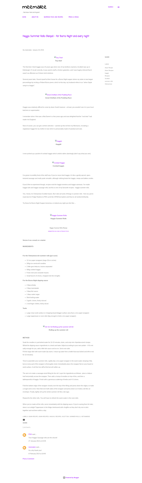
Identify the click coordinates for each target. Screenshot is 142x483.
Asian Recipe (109, 67)
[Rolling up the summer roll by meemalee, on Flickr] (58, 327)
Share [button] (107, 57)
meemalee (34, 7)
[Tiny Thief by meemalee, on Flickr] (58, 58)
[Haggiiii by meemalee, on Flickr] (58, 141)
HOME (24, 17)
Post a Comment (28, 459)
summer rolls (109, 81)
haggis (107, 73)
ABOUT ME (35, 17)
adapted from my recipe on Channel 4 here (58, 231)
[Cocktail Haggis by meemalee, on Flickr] (58, 163)
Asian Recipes (109, 70)
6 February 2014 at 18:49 (37, 453)
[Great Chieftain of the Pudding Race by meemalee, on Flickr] (58, 95)
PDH (30, 434)
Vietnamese (108, 84)
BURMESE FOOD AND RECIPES (53, 17)
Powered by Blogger (72, 477)
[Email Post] (24, 420)
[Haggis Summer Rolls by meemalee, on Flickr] (58, 215)
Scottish (107, 78)
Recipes (107, 76)
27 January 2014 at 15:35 (37, 441)
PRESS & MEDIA (74, 17)
